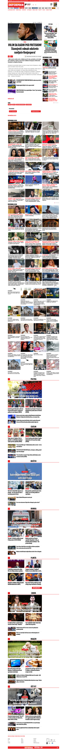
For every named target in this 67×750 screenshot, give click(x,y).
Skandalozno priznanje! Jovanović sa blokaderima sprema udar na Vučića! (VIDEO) (33, 410)
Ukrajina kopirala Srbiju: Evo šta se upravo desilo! (25, 85)
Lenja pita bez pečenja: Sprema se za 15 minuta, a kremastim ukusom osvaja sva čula (33, 670)
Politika (11, 8)
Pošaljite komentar (35, 111)
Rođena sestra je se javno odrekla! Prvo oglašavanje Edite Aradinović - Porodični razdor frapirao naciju (33, 717)
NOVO (8, 8)
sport (14, 104)
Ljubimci (25, 649)
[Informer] (33, 5)
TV (8, 740)
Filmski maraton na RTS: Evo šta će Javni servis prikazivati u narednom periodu (27, 628)
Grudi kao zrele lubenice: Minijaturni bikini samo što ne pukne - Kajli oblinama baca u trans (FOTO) (28, 676)
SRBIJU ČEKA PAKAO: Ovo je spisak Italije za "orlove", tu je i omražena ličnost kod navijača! (28, 91)
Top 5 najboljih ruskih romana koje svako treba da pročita (33, 623)
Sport (8, 22)
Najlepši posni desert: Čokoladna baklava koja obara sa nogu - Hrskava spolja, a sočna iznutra (29, 681)
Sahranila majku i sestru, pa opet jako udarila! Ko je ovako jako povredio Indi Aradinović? (44, 0)
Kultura (25, 603)
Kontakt (35, 740)
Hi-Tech (9, 666)
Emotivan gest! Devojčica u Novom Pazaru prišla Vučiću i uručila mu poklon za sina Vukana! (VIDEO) (15, 410)
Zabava (43, 8)
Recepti (27, 666)
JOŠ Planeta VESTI (36, 588)
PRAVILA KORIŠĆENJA (36, 742)
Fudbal (11, 22)
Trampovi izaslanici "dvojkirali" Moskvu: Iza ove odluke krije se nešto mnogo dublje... (33, 570)
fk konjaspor (28, 104)
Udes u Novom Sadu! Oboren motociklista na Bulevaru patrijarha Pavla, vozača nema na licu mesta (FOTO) (28, 547)
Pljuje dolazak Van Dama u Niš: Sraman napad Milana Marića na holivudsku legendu (25, 608)
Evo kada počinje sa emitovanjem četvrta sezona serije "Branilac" (15, 623)
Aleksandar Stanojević (20, 104)
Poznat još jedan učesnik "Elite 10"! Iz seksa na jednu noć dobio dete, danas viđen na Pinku (16, 717)
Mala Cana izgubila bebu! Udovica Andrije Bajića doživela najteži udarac (27, 728)
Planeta (39, 8)
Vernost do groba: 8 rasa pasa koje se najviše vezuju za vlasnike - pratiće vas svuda (25, 654)
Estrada (25, 697)
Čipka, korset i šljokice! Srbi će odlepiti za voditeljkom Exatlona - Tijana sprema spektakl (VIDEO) (15, 440)
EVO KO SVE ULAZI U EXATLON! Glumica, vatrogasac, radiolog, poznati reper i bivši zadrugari (28, 450)
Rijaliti (9, 714)
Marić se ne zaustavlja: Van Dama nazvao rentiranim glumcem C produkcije (27, 633)
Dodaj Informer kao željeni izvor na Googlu (34, 56)
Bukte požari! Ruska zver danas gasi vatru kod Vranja (25, 476)
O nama (35, 739)
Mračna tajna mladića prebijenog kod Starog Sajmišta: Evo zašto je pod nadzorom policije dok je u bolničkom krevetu (24, 524)
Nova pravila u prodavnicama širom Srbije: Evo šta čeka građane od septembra (33, 492)
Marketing (35, 738)
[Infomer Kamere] (28, 5)
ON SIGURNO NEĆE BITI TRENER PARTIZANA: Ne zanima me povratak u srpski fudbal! (28, 81)
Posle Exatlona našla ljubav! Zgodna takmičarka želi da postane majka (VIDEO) (33, 440)
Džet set (49, 8)
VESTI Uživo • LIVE (38, 747)
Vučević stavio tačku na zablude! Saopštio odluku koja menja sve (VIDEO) (24, 394)
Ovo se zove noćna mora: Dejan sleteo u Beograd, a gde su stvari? (28, 502)
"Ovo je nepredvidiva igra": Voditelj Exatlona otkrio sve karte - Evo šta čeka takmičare (29, 445)
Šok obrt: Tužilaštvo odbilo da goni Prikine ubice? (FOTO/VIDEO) (15, 539)
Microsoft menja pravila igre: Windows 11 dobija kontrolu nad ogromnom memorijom (15, 670)
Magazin (46, 8)
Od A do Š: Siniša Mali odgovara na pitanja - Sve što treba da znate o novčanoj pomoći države (15, 492)
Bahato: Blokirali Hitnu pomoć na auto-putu (24, 497)
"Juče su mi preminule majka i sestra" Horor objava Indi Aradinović (25, 702)
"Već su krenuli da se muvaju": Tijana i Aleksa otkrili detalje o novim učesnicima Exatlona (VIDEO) (28, 455)
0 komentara (13, 111)
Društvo (26, 8)
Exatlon (9, 436)
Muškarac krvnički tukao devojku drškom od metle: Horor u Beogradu (28, 551)
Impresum (35, 741)
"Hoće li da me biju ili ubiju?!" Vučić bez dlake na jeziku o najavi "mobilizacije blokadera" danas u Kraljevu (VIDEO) (50, 35)
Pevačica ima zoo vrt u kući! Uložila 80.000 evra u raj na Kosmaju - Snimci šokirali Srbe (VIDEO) (28, 723)
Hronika (29, 8)
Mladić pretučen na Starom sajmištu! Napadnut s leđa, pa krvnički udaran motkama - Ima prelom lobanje (32, 541)
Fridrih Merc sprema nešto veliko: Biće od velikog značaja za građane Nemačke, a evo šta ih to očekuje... (15, 570)
